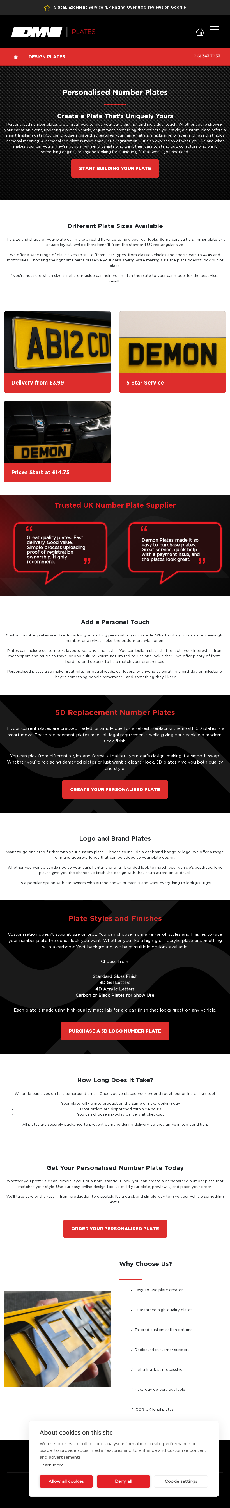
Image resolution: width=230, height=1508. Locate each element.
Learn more (52, 1465)
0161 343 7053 (207, 56)
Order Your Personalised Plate (115, 1229)
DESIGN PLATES (47, 57)
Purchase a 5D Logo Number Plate (115, 1031)
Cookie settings (181, 1481)
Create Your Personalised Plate (115, 789)
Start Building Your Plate (115, 168)
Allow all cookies (66, 1481)
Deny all (123, 1481)
